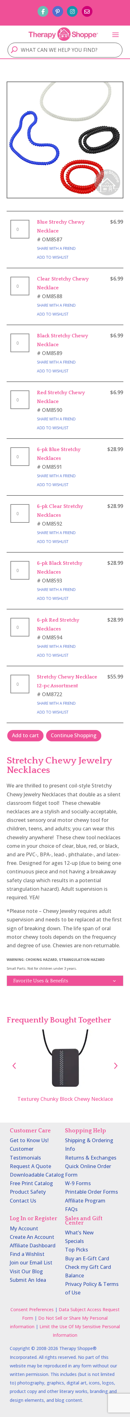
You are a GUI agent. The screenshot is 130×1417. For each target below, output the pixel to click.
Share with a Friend (56, 248)
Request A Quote (30, 1166)
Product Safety (28, 1191)
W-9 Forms (78, 1183)
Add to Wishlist (52, 257)
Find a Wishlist (27, 1254)
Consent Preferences (32, 1309)
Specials (74, 1241)
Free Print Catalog (31, 1183)
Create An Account (32, 1236)
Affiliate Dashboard (33, 1245)
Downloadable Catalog (37, 1174)
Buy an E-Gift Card (87, 1258)
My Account (24, 1228)
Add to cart (25, 735)
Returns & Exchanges (90, 1157)
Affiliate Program (85, 1200)
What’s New (79, 1232)
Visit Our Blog (26, 1271)
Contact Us (23, 1200)
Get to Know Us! (29, 1140)
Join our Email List (31, 1262)
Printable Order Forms (91, 1191)
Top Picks (76, 1249)
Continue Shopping (74, 735)
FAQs (71, 1209)
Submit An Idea (28, 1279)
